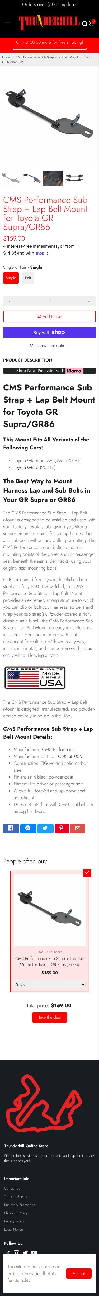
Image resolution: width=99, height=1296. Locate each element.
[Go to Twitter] (45, 828)
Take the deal (50, 1017)
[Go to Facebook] (11, 828)
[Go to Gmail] (77, 828)
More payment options (49, 345)
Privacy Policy (14, 1221)
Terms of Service (16, 1196)
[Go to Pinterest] (62, 828)
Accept (79, 1273)
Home (6, 57)
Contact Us (12, 1188)
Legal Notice (13, 1229)
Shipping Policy (15, 1213)
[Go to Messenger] (28, 828)
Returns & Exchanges (19, 1204)
